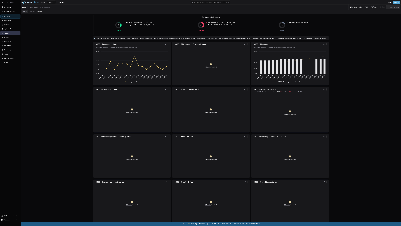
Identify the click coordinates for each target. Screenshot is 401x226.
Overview (32, 11)
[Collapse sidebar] (2, 2)
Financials (39, 11)
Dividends (135, 38)
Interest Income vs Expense (241, 38)
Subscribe (208, 67)
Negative (201, 30)
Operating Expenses (225, 38)
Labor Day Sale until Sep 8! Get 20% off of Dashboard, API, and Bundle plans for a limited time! (223, 224)
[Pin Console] (18, 25)
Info (166, 44)
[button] (393, 7)
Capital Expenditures (269, 38)
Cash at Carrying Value (161, 38)
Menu (24, 11)
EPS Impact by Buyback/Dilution (120, 38)
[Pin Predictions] (18, 46)
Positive (118, 30)
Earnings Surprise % (320, 38)
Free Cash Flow (257, 38)
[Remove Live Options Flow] (19, 11)
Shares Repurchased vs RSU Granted (194, 38)
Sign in (396, 2)
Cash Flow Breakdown (285, 38)
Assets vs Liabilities (146, 38)
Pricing (389, 2)
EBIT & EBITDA (212, 38)
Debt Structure (297, 38)
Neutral (282, 30)
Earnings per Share (103, 38)
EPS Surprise (308, 38)
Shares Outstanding (175, 38)
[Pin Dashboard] (18, 21)
